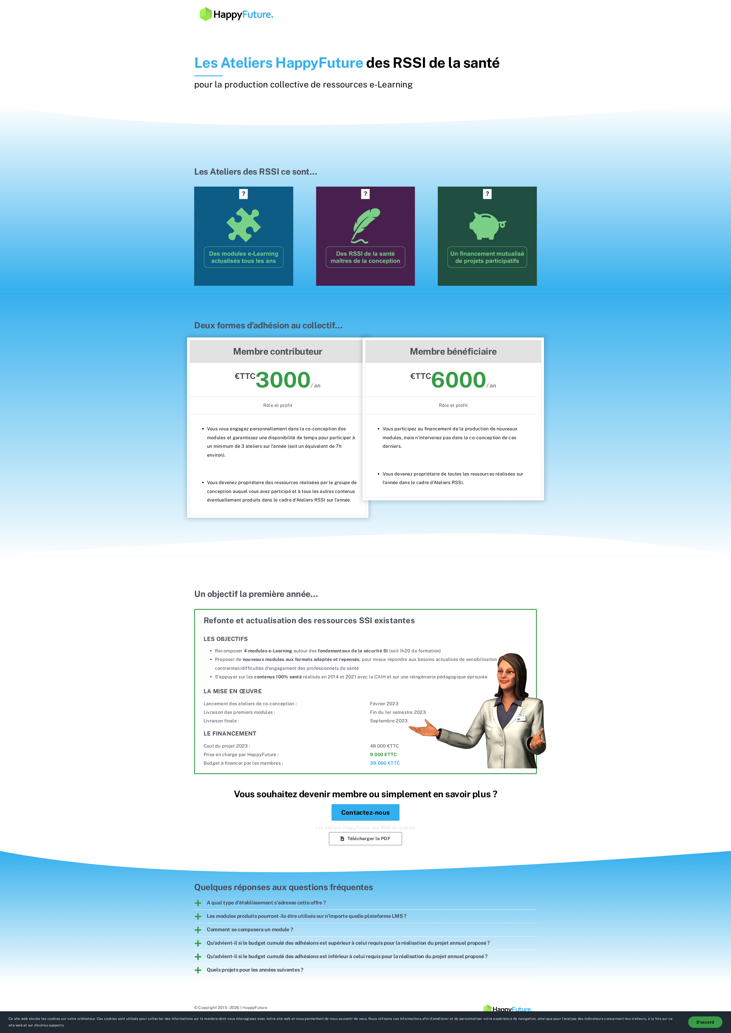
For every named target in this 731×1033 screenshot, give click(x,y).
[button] (244, 194)
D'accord (705, 1022)
